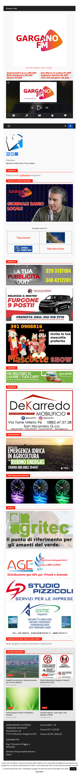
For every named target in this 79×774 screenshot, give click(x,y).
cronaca (10, 675)
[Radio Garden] (55, 237)
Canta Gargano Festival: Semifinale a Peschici (22, 699)
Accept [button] (73, 769)
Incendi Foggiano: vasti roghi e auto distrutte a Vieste (56, 699)
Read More (39, 771)
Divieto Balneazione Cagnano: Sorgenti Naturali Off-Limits (56, 666)
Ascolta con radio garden (70, 126)
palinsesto (25, 175)
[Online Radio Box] (23, 249)
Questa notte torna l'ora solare (20, 161)
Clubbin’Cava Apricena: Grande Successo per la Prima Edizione (22, 666)
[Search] (65, 126)
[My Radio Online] (55, 249)
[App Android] (23, 237)
